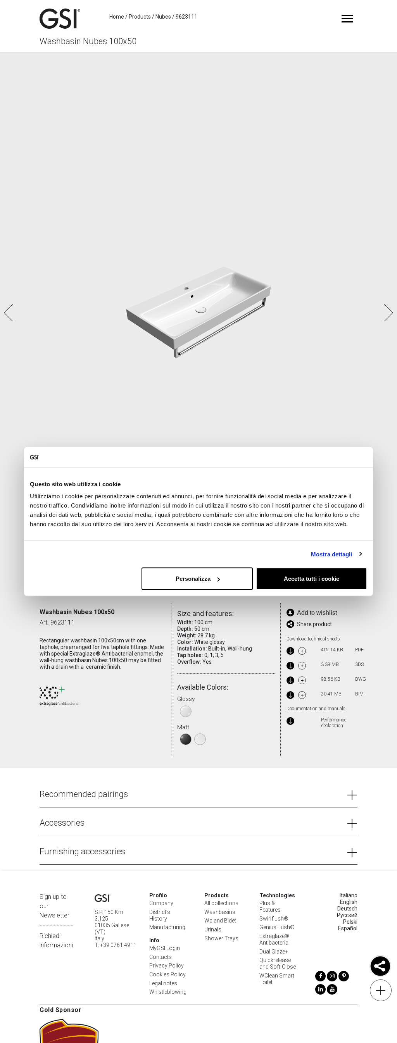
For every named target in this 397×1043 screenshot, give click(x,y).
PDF (359, 649)
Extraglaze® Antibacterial (274, 939)
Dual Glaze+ (273, 951)
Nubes (163, 17)
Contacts (160, 957)
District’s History (159, 915)
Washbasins (219, 912)
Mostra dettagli (331, 554)
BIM (359, 694)
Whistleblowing (167, 992)
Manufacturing (167, 927)
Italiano (348, 895)
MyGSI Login (164, 948)
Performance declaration (333, 722)
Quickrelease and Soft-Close (277, 963)
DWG (359, 679)
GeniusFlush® (277, 927)
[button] (388, 312)
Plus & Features (270, 906)
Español (347, 928)
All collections (221, 903)
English (348, 902)
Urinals (212, 929)
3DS (359, 664)
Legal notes (163, 983)
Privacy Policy (166, 965)
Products (140, 17)
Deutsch (347, 908)
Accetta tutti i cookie (311, 578)
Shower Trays (221, 938)
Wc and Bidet (220, 920)
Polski (350, 922)
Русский (347, 915)
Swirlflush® (273, 919)
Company (161, 903)
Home (116, 17)
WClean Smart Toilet (276, 978)
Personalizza (193, 578)
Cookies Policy (167, 974)
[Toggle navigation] (347, 18)
